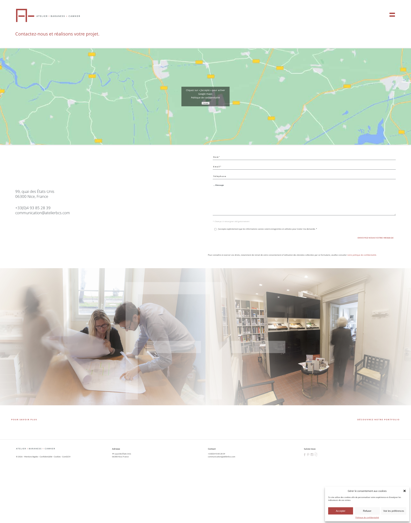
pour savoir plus (24, 419)
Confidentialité (46, 456)
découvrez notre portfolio (378, 419)
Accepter (340, 511)
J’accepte (205, 103)
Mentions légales (31, 456)
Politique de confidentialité (367, 517)
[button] (404, 490)
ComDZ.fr (66, 456)
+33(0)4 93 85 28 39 (216, 454)
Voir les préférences (393, 511)
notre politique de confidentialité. (362, 255)
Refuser (367, 511)
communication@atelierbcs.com (42, 212)
